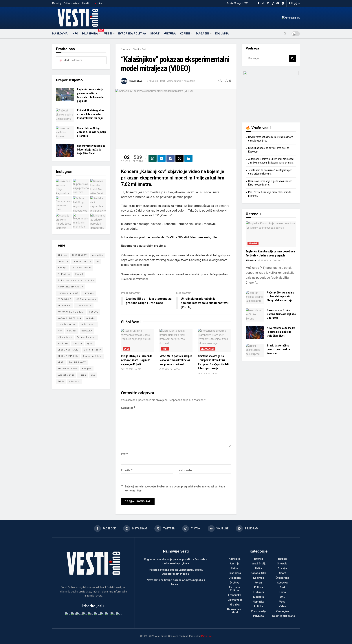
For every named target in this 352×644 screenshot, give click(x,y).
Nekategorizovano (283, 615)
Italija (258, 568)
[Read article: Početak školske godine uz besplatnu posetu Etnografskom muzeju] (65, 115)
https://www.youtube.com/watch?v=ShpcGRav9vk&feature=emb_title (169, 237)
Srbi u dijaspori (93, 350)
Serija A (77, 343)
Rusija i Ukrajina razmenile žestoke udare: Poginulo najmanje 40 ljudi (136, 360)
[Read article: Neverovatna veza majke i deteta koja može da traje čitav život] (65, 150)
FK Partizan (64, 274)
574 (177, 369)
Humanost (88, 293)
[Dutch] (73, 613)
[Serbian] (113, 613)
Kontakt (85, 3)
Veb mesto (185, 470)
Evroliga (62, 268)
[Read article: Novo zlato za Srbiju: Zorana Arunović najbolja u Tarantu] (65, 133)
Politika (258, 606)
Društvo (234, 582)
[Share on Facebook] (170, 158)
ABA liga (62, 255)
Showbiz (282, 563)
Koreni (185, 33)
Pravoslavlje (258, 611)
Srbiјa (61, 381)
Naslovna (60, 33)
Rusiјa (82, 375)
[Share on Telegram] (161, 158)
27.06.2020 (152, 81)
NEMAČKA (86, 331)
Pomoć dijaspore (86, 337)
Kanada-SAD (258, 573)
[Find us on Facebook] (258, 3)
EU (97, 261)
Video (282, 606)
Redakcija (135, 81)
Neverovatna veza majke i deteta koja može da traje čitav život (91, 149)
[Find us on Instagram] (263, 3)
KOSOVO (93, 312)
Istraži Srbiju (258, 563)
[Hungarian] (97, 613)
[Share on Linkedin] (188, 158)
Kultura (170, 33)
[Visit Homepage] (77, 18)
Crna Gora (234, 573)
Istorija (258, 558)
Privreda (258, 615)
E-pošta (127, 470)
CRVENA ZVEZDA (82, 261)
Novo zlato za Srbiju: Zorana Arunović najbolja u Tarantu (91, 131)
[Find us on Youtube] (277, 3)
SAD (93, 375)
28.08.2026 (205, 373)
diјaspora (74, 381)
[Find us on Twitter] (268, 3)
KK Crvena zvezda (86, 299)
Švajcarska (282, 577)
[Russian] (108, 613)
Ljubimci (258, 592)
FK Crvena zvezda (81, 268)
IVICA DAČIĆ (64, 299)
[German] (91, 613)
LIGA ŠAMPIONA (67, 324)
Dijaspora (91, 33)
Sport (155, 33)
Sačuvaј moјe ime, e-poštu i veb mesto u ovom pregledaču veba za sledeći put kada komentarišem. (175, 488)
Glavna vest (207, 349)
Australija (97, 255)
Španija (282, 568)
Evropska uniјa (66, 375)
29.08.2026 (128, 369)
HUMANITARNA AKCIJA (70, 287)
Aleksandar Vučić (67, 369)
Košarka (90, 318)
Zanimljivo (282, 611)
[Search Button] (285, 33)
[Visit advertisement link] (291, 18)
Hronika (253, 243)
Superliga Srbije (92, 356)
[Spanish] (119, 613)
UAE (282, 596)
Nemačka (258, 601)
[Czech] (68, 613)
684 (216, 373)
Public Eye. (206, 636)
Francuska (234, 595)
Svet (144, 49)
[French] (85, 613)
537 (282, 260)
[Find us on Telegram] (283, 3)
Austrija (234, 563)
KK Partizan (64, 305)
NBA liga (72, 331)
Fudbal (79, 274)
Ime (124, 453)
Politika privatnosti (72, 3)
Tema (282, 592)
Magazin (202, 33)
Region (282, 558)
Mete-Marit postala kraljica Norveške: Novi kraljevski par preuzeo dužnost (176, 360)
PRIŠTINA (63, 343)
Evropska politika (132, 33)
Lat (95, 3)
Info (75, 33)
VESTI (61, 362)
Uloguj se (295, 3)
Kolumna (222, 33)
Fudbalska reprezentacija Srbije (76, 280)
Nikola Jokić (65, 337)
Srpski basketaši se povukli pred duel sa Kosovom (278, 349)
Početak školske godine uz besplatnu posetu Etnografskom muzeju (90, 114)
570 (139, 369)
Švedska (282, 582)
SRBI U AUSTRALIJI (68, 350)
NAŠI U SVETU (88, 324)
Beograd (87, 369)
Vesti (108, 33)
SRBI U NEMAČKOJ (68, 356)
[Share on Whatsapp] (152, 158)
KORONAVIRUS (84, 305)
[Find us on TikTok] (273, 3)
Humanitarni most (68, 293)
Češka (234, 568)
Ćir (100, 3)
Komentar (128, 407)
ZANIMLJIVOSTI (78, 362)
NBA (60, 331)
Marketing (56, 3)
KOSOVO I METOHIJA (69, 318)
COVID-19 (63, 261)
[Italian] (102, 613)
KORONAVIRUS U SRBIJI (71, 312)
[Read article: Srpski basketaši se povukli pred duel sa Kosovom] (255, 350)
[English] (79, 613)
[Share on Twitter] (179, 158)
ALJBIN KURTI (79, 255)
